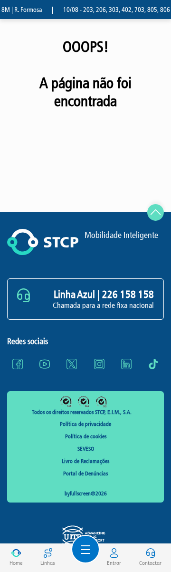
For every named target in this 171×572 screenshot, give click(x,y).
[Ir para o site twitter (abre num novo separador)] (71, 364)
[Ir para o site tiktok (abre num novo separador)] (153, 364)
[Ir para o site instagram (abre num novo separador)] (99, 364)
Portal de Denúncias (85, 473)
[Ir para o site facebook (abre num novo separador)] (17, 364)
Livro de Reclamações (85, 461)
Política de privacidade (85, 424)
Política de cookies (85, 436)
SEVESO (85, 448)
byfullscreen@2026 (86, 493)
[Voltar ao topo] (155, 212)
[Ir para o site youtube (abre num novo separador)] (44, 364)
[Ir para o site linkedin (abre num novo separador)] (126, 364)
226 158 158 (128, 294)
